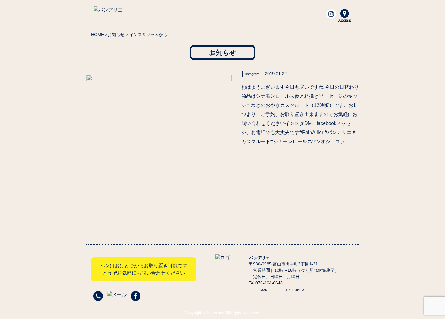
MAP (263, 290)
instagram (252, 74)
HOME (97, 34)
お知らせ (115, 34)
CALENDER (295, 290)
